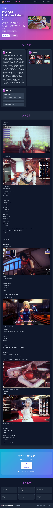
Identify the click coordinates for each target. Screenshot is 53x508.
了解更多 (14, 35)
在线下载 (49, 1)
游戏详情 (35, 1)
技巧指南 (42, 1)
